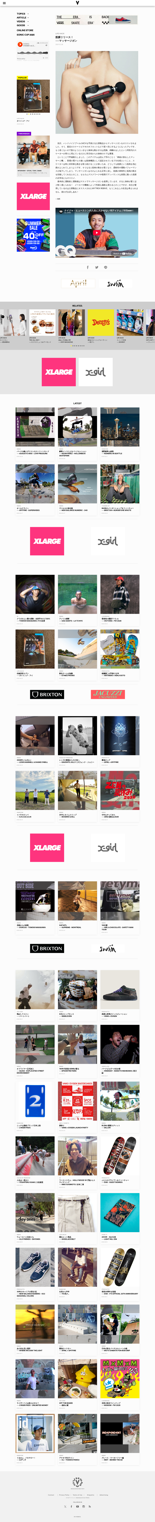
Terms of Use (77, 1495)
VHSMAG (19, 60)
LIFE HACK (59, 34)
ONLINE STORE (25, 30)
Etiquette (90, 1495)
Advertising (104, 1495)
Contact (51, 1495)
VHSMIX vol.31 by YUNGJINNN (31, 60)
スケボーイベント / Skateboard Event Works (77, 1497)
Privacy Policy (64, 1495)
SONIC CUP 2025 (25, 35)
